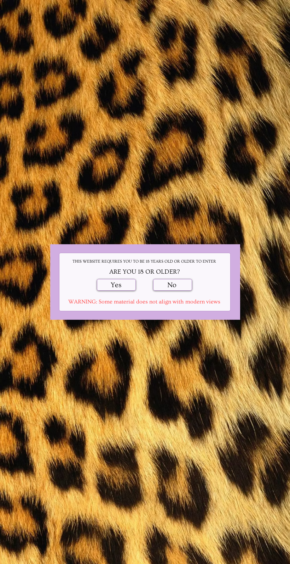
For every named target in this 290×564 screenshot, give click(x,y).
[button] (116, 285)
